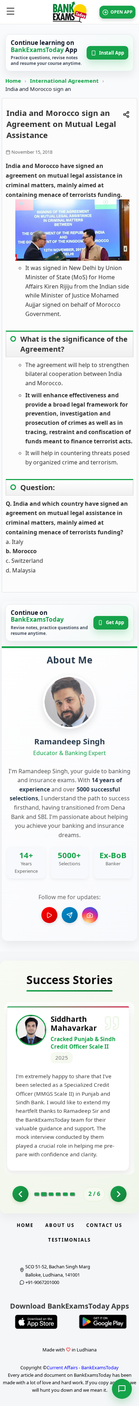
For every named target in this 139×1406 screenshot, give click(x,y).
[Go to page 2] (44, 1194)
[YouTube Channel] (49, 915)
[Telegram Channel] (70, 915)
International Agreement (65, 80)
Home (13, 80)
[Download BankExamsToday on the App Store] (36, 1322)
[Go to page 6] (72, 1194)
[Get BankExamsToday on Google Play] (103, 1322)
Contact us (104, 1225)
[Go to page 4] (58, 1194)
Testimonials (69, 1240)
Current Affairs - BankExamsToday (83, 1367)
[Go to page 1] (20, 1194)
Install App (111, 53)
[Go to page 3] (50, 1194)
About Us (59, 1225)
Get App (115, 622)
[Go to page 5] (65, 1194)
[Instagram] (90, 915)
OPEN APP (121, 12)
